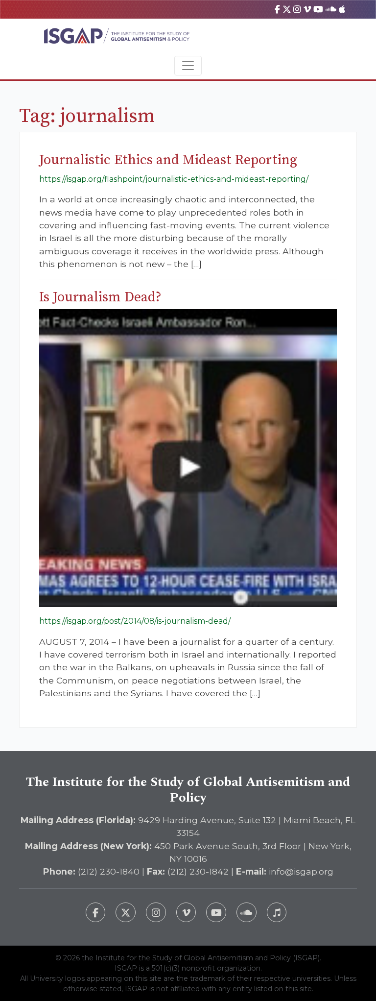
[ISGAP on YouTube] (318, 9)
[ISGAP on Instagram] (297, 9)
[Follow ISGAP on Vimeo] (186, 913)
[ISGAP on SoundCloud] (331, 9)
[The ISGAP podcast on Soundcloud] (246, 913)
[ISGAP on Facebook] (277, 9)
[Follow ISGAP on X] (126, 913)
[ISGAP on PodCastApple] (342, 9)
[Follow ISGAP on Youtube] (216, 913)
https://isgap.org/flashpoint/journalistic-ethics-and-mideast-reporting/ (173, 179)
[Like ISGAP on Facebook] (96, 913)
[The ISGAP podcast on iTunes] (277, 913)
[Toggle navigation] (188, 65)
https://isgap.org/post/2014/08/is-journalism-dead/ (135, 621)
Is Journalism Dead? (100, 297)
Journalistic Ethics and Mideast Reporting (168, 160)
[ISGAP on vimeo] (307, 9)
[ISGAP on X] (286, 9)
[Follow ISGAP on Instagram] (156, 913)
